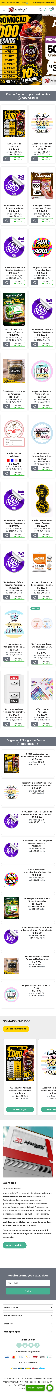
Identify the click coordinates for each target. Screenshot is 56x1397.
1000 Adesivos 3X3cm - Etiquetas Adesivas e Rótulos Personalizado (14, 207)
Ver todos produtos (16, 1028)
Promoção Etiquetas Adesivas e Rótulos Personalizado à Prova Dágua (42, 207)
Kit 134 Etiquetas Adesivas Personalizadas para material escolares (41, 710)
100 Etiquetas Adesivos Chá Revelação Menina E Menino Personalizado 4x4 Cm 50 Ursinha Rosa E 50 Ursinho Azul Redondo (42, 645)
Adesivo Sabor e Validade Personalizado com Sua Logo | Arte (14, 455)
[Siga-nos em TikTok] (37, 1345)
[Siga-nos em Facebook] (19, 1345)
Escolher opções (20, 1109)
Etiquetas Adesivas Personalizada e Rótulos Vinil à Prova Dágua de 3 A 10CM (42, 269)
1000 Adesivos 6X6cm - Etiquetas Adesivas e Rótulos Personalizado (14, 522)
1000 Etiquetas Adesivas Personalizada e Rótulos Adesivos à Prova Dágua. (14, 145)
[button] (51, 10)
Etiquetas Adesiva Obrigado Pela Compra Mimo (13, 645)
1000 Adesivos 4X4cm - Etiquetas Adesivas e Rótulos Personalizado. (14, 269)
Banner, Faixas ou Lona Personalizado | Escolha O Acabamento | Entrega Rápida (42, 583)
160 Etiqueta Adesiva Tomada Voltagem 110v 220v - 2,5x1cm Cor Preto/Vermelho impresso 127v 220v (13, 710)
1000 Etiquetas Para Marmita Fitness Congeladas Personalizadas (14, 331)
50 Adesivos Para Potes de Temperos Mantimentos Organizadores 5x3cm (14, 393)
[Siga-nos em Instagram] (25, 1345)
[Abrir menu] (4, 10)
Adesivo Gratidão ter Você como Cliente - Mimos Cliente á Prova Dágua (42, 145)
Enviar (28, 1291)
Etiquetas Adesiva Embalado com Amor (41, 454)
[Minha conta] (45, 9)
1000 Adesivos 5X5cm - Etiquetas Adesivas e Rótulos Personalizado (42, 331)
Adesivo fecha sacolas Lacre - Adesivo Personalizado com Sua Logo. (42, 522)
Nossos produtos (14, 1245)
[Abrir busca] (40, 9)
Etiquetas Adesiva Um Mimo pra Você (42, 392)
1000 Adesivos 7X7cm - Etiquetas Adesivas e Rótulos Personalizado (14, 583)
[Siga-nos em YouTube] (31, 1345)
